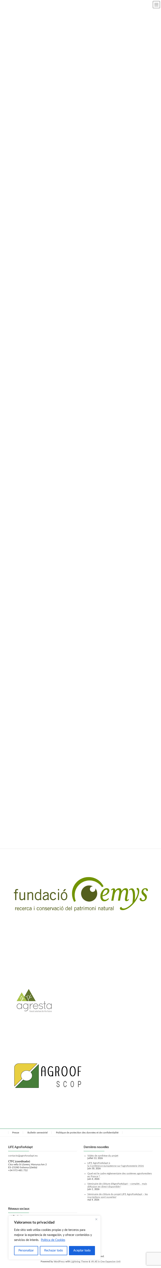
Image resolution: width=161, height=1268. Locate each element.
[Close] (96, 1219)
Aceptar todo (82, 1250)
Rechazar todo (53, 1250)
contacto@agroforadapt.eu (23, 1155)
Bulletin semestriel (37, 1132)
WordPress (59, 1261)
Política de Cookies (53, 1240)
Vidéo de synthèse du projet (102, 1155)
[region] (54, 1238)
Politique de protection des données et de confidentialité (87, 1132)
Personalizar (26, 1250)
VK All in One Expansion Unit (106, 1261)
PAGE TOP (153, 1225)
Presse (15, 1132)
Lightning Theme (79, 1261)
